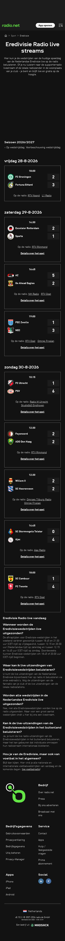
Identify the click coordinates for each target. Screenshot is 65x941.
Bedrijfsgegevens (15, 846)
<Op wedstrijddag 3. (15, 147)
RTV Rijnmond (39, 247)
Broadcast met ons (46, 814)
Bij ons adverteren (48, 805)
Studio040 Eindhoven (32, 405)
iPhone (9, 881)
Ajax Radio (39, 550)
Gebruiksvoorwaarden (18, 833)
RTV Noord (34, 195)
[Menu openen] (60, 25)
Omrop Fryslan (46, 341)
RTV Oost (46, 294)
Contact (42, 833)
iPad (8, 888)
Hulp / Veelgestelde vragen (45, 850)
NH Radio (33, 294)
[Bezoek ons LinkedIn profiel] (41, 881)
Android (10, 894)
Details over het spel (32, 253)
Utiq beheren (13, 853)
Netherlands (34, 911)
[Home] (5, 35)
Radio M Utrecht (39, 402)
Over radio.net (46, 792)
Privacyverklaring (15, 840)
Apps (41, 840)
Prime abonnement (45, 862)
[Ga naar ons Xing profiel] (48, 881)
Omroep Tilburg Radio (39, 499)
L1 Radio (46, 195)
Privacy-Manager (15, 859)
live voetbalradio (31, 769)
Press (41, 799)
